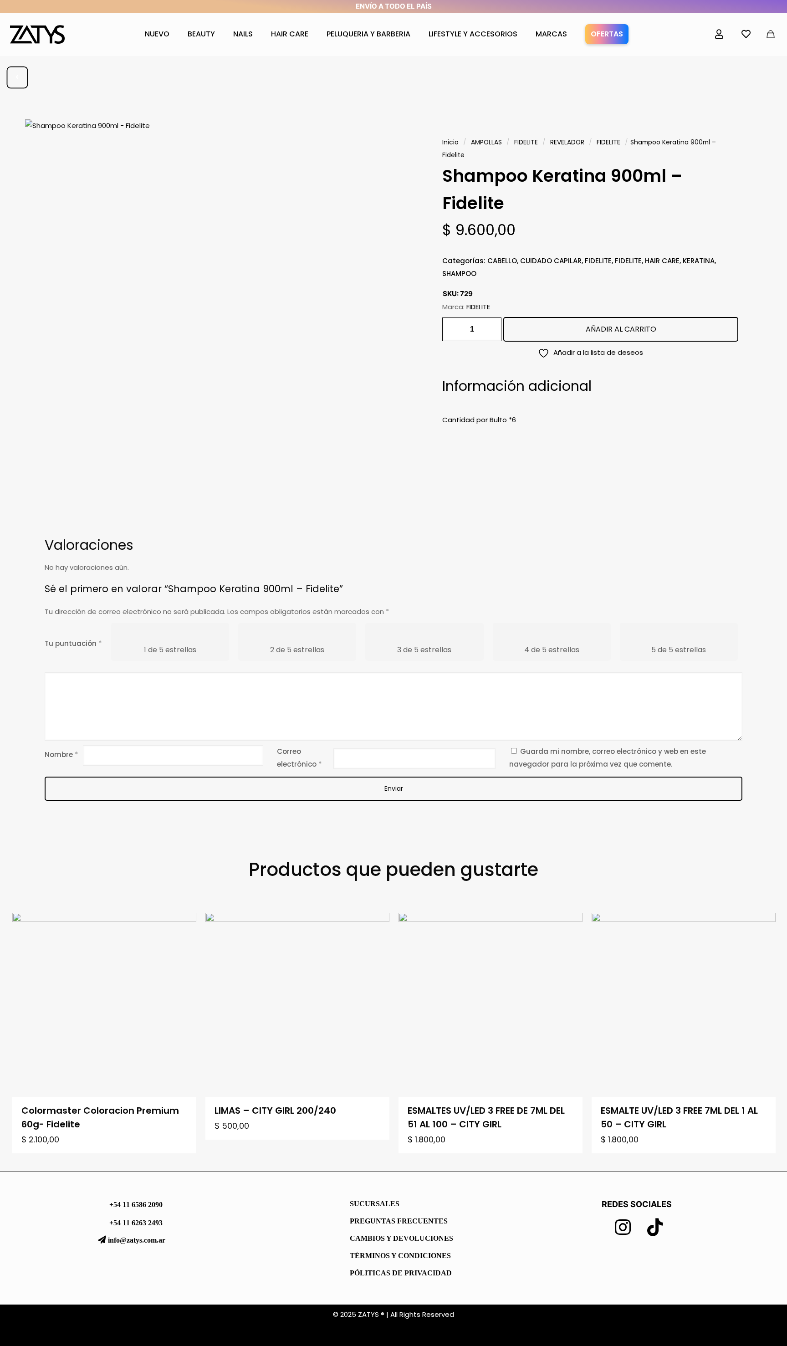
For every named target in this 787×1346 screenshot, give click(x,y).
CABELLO (502, 261)
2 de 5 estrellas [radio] (297, 650)
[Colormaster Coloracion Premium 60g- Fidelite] (104, 1005)
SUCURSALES (374, 1204)
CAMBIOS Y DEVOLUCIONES (401, 1238)
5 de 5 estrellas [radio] (678, 650)
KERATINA (699, 261)
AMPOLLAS (486, 142)
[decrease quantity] (452, 329)
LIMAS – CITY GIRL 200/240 (275, 1110)
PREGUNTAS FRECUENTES (399, 1221)
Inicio (450, 142)
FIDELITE (526, 142)
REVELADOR (567, 142)
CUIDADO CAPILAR (551, 261)
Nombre (61, 754)
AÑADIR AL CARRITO (621, 329)
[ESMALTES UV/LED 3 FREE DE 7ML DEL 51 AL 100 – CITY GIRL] (491, 1005)
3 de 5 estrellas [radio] (424, 650)
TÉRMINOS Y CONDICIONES (400, 1255)
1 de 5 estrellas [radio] (170, 650)
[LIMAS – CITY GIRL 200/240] (297, 1005)
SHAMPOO (459, 273)
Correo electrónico (299, 758)
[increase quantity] (491, 329)
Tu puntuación (73, 643)
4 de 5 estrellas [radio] (551, 650)
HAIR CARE (662, 261)
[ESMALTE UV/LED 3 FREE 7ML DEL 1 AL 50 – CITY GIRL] (684, 1005)
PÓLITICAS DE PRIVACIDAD (401, 1273)
